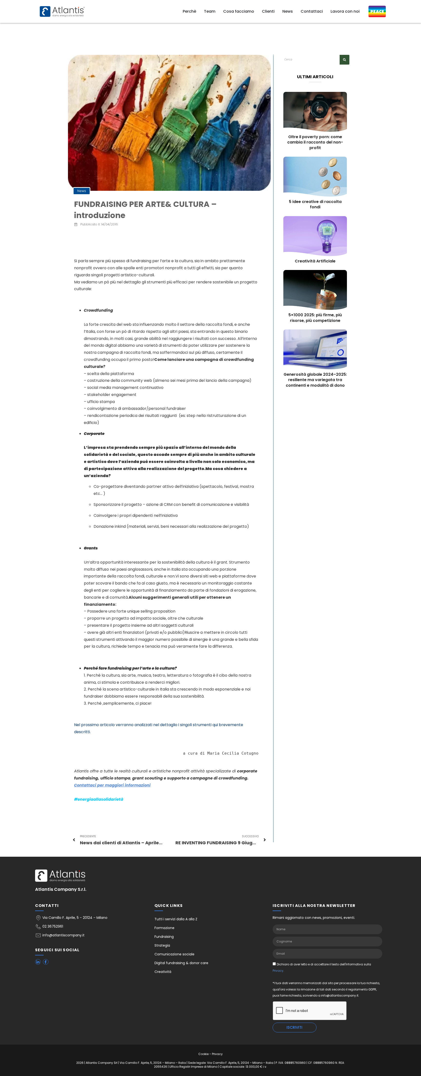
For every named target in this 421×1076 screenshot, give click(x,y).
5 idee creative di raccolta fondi (315, 204)
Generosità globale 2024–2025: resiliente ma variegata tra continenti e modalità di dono (315, 380)
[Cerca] (344, 60)
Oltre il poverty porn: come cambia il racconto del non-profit (315, 142)
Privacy (278, 971)
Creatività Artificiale (315, 261)
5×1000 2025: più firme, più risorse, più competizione (315, 317)
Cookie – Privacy (210, 1054)
